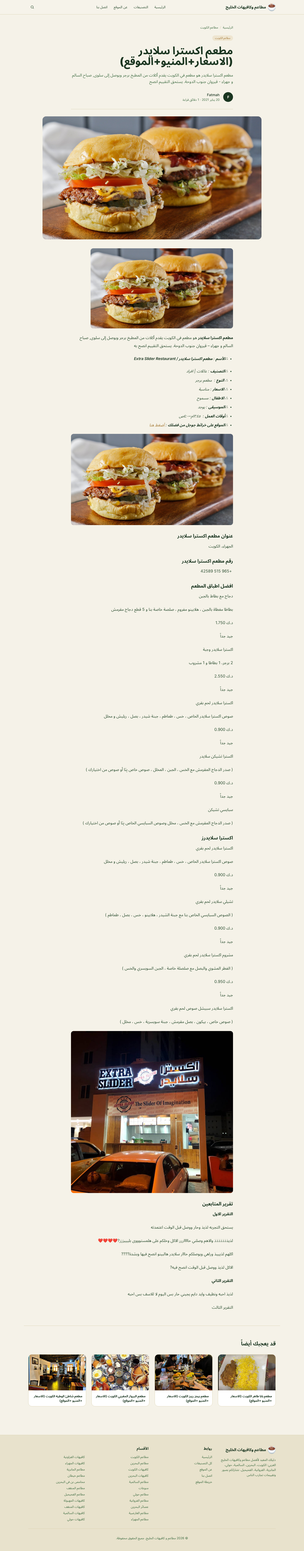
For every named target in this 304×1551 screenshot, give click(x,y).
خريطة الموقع (204, 1482)
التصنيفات (141, 7)
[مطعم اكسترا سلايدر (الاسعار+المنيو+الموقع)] (152, 288)
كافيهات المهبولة (74, 1500)
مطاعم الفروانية (139, 1500)
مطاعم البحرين (139, 1463)
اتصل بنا (101, 7)
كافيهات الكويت (138, 1469)
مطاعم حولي (140, 1494)
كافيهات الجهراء (75, 1463)
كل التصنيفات (203, 1463)
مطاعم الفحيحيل (74, 1494)
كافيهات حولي (76, 1519)
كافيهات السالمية (74, 1513)
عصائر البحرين (139, 1507)
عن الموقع (121, 7)
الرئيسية (160, 7)
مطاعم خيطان (76, 1475)
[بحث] (32, 7)
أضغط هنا (157, 425)
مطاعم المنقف (76, 1488)
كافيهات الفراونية (74, 1457)
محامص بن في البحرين (70, 1482)
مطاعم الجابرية (76, 1469)
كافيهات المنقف (74, 1507)
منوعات (143, 1488)
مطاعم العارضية (138, 1513)
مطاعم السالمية (138, 1482)
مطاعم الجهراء (139, 1519)
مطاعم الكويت (209, 27)
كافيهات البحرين (138, 1475)
